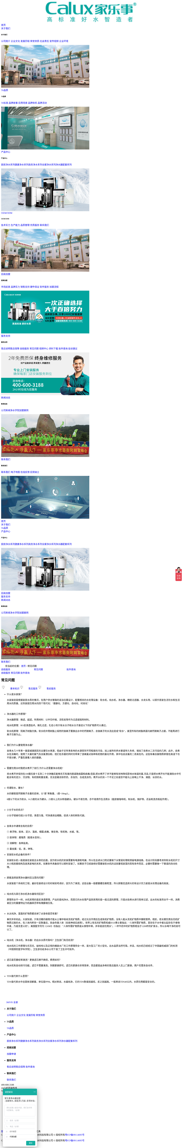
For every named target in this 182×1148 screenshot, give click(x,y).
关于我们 (5, 28)
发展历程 (25, 41)
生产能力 (15, 225)
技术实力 (5, 225)
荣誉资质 (34, 41)
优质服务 (34, 225)
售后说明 (5, 348)
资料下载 (53, 348)
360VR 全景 (12, 1002)
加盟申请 (11, 1054)
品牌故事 (13, 103)
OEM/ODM (6, 213)
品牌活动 (42, 103)
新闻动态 (5, 397)
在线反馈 (25, 472)
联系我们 (44, 225)
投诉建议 (72, 348)
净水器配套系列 (64, 164)
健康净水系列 (21, 164)
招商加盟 (5, 274)
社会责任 (44, 41)
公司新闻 (5, 410)
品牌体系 (32, 103)
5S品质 (4, 90)
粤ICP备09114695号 (74, 1135)
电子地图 (15, 472)
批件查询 (63, 348)
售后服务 (33, 688)
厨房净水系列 (8, 164)
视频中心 (43, 348)
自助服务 (24, 348)
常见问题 (34, 348)
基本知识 (14, 688)
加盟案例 (23, 410)
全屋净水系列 (49, 164)
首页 (3, 25)
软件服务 (44, 287)
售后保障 (14, 348)
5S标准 (4, 103)
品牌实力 (15, 287)
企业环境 (63, 41)
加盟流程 (54, 287)
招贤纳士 (34, 472)
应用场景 (22, 103)
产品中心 (5, 152)
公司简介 (5, 41)
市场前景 (5, 287)
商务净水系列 (35, 164)
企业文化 (15, 41)
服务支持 (5, 336)
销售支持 (25, 287)
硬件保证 (34, 287)
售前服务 (51, 688)
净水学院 (14, 410)
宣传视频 (54, 41)
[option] (17, 669)
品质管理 (25, 225)
